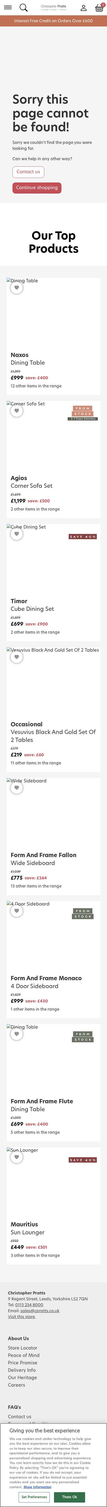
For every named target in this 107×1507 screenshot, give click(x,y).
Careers (16, 1385)
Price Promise (22, 1363)
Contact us (28, 172)
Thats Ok (69, 1497)
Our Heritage (22, 1378)
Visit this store (22, 1317)
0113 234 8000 (29, 1305)
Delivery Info (22, 1370)
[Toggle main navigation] (7, 7)
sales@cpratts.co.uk (39, 1311)
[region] (53, 1465)
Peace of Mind (24, 1355)
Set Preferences (34, 1497)
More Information (38, 1487)
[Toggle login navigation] (83, 7)
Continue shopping (37, 188)
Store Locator (22, 1348)
